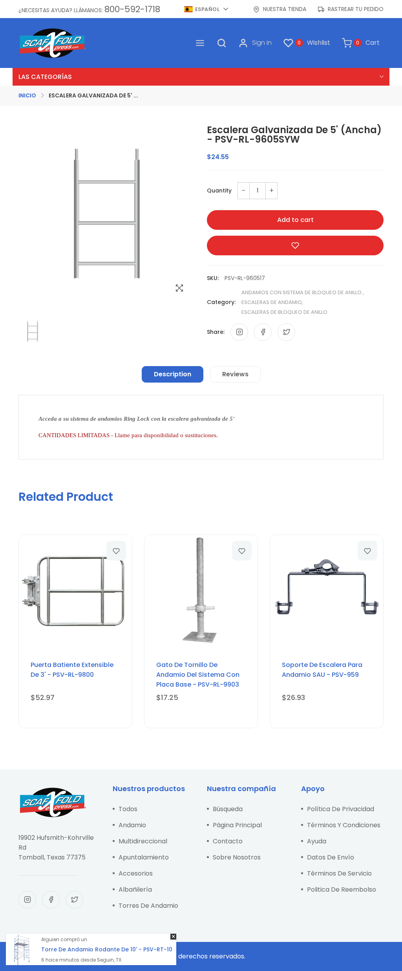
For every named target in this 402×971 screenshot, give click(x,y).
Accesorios (136, 873)
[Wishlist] (116, 551)
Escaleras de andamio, (272, 302)
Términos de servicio (339, 873)
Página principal (237, 825)
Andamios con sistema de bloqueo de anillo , (302, 292)
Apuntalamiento (144, 857)
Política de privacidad (340, 808)
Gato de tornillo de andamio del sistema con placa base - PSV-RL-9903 (197, 674)
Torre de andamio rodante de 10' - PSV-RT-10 (106, 949)
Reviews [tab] (235, 374)
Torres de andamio (148, 905)
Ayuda (316, 841)
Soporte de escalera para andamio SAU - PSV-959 (322, 669)
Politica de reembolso (341, 889)
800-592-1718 (132, 9)
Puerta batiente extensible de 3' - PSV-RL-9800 (72, 669)
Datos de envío (330, 857)
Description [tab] (172, 374)
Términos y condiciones (343, 825)
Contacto (228, 841)
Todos (128, 808)
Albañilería (135, 889)
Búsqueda (228, 808)
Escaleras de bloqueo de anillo (284, 312)
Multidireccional (143, 841)
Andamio (132, 825)
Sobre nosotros (237, 857)
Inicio (27, 95)
